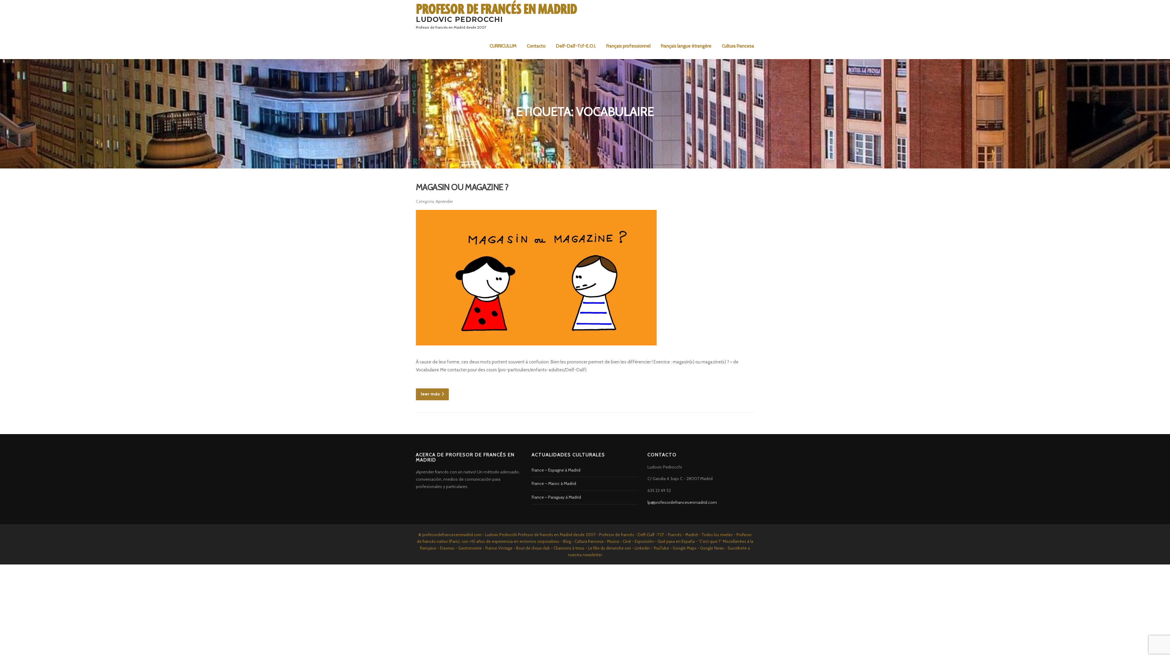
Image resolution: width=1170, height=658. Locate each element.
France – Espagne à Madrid (556, 470)
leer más (430, 393)
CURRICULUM (503, 46)
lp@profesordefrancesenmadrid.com (682, 502)
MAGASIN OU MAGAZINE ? (462, 187)
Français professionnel (628, 46)
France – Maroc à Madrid (554, 483)
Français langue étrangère (686, 46)
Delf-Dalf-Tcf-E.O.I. (576, 46)
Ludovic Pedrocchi (459, 19)
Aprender (444, 201)
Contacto (536, 46)
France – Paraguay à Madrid (556, 497)
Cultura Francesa (738, 46)
